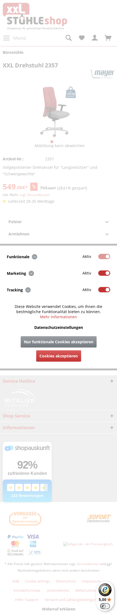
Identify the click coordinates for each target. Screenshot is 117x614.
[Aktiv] (104, 256)
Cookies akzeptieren (58, 356)
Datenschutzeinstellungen (58, 327)
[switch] (105, 606)
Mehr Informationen (58, 316)
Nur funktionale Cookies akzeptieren (58, 341)
